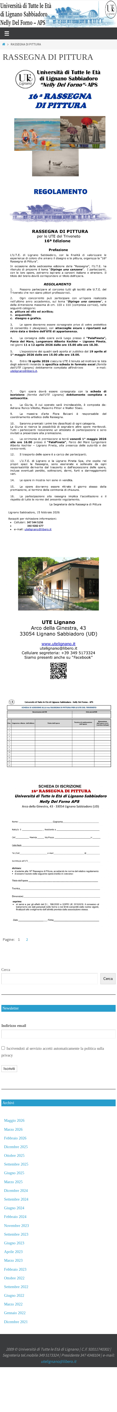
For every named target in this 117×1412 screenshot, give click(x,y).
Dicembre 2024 (16, 1191)
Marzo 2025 (13, 1182)
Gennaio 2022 (15, 1313)
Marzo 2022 (13, 1304)
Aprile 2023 (13, 1252)
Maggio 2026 (14, 1121)
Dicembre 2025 (16, 1147)
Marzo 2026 (13, 1129)
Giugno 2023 (14, 1243)
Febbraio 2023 (15, 1269)
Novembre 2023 (16, 1226)
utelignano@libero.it (58, 1361)
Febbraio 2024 (15, 1217)
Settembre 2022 (16, 1287)
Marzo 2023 (13, 1260)
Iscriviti (9, 1069)
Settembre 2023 (16, 1234)
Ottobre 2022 (14, 1278)
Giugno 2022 (14, 1296)
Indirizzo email (13, 1026)
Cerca (5, 970)
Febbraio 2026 (15, 1138)
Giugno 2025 (14, 1173)
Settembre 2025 (16, 1164)
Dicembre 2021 (16, 1322)
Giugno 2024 (14, 1208)
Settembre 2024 (16, 1199)
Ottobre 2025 (14, 1156)
